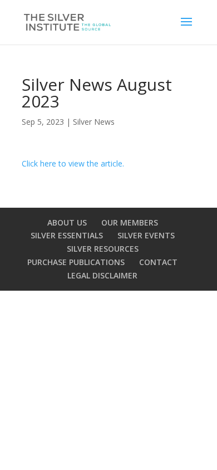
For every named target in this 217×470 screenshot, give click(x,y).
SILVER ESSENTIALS (67, 235)
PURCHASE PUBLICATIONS (76, 262)
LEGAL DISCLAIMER (102, 275)
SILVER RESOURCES (103, 248)
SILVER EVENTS (146, 235)
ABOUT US (67, 222)
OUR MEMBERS (129, 222)
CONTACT (158, 262)
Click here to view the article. (73, 163)
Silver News (94, 121)
